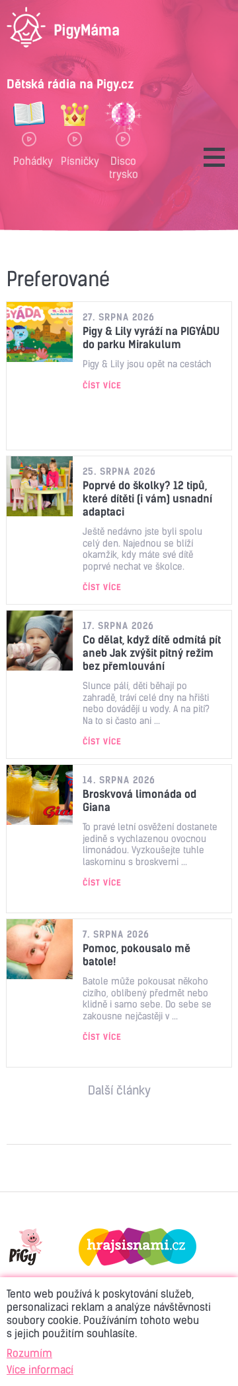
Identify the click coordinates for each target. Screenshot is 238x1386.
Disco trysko (123, 167)
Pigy (26, 1247)
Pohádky (29, 160)
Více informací (40, 1369)
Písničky (75, 160)
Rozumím (29, 1353)
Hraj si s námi (137, 1247)
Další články (119, 1090)
